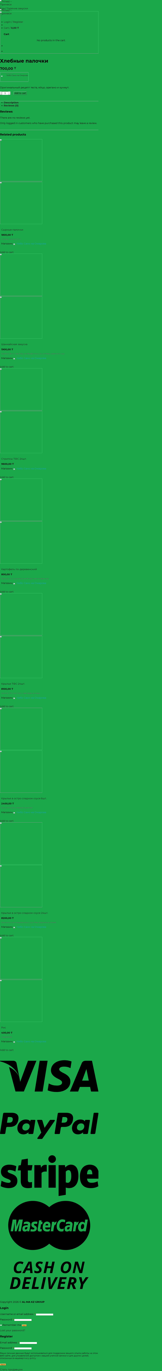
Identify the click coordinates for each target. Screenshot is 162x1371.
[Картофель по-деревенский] (21, 562)
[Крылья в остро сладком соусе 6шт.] (21, 791)
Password (7, 1319)
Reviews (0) (11, 105)
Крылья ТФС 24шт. (13, 683)
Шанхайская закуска (14, 344)
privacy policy (29, 1358)
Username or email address (17, 1314)
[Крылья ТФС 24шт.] (21, 677)
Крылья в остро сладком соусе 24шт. (24, 912)
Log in (24, 1325)
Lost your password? (12, 1330)
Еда (2, 8)
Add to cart (20, 93)
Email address (9, 1342)
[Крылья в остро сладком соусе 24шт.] (21, 906)
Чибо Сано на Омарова (17, 75)
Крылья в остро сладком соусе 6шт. (24, 798)
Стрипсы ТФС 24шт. (14, 458)
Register (3, 1364)
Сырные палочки (12, 229)
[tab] (51, 102)
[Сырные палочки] (21, 223)
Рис (3, 1027)
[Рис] (21, 1021)
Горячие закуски (17, 8)
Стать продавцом (11, 1369)
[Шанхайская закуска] (21, 337)
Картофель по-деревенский (19, 569)
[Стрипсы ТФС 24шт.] (21, 452)
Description (11, 102)
